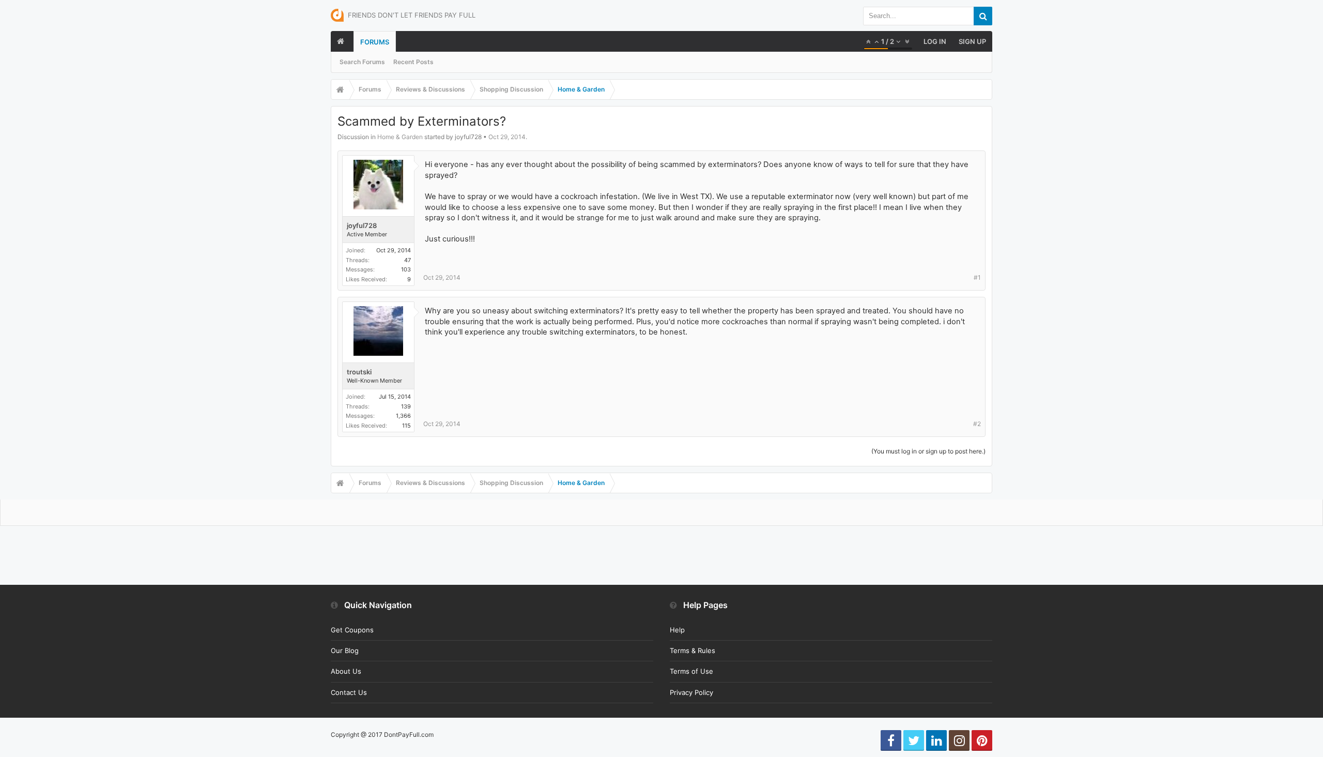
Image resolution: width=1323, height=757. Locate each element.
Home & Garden (400, 137)
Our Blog (345, 650)
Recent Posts (413, 62)
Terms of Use (691, 671)
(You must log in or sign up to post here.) (928, 451)
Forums (374, 42)
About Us (346, 671)
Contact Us (349, 692)
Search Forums (362, 62)
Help (677, 630)
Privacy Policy (691, 692)
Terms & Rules (692, 650)
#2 (977, 424)
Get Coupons (352, 630)
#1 (977, 277)
